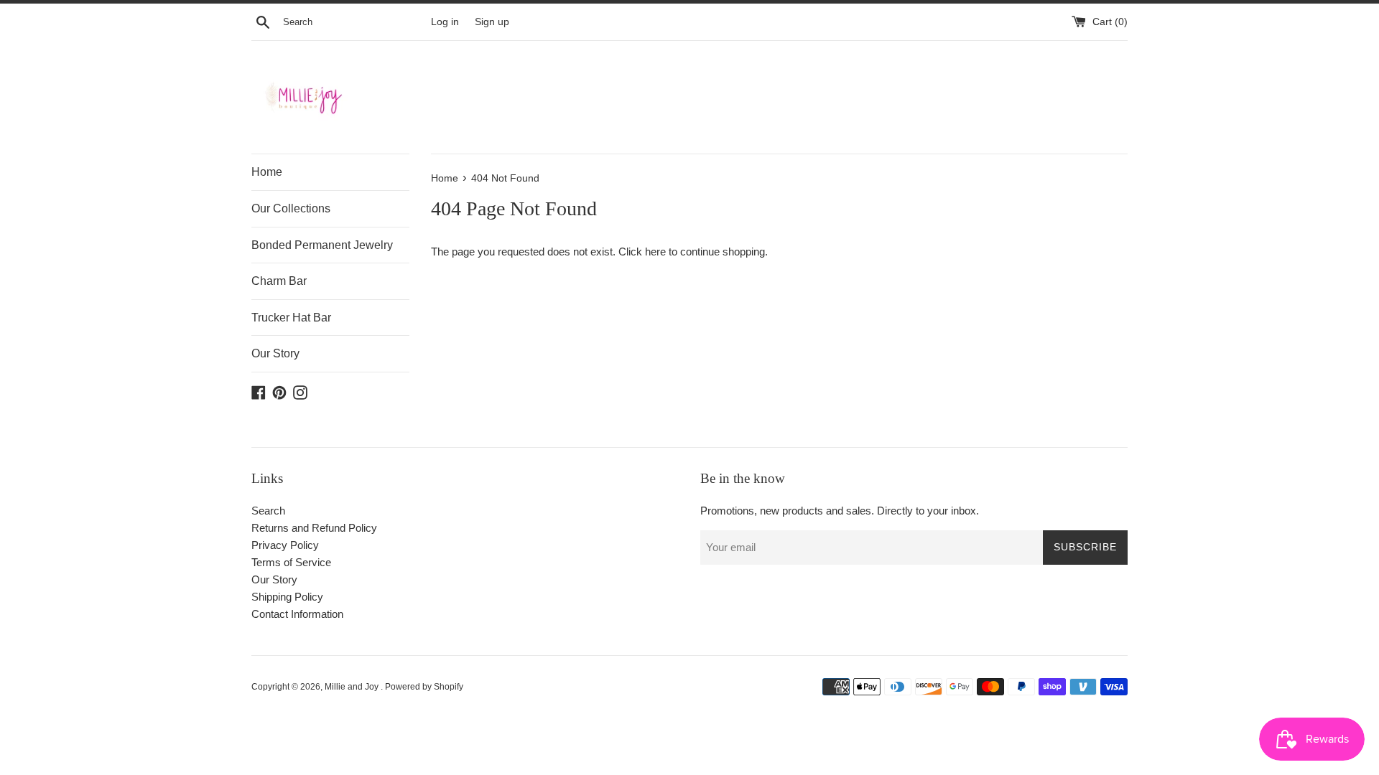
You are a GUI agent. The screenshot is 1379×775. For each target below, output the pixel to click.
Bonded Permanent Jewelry (322, 245)
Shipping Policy (287, 597)
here (655, 251)
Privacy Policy (285, 545)
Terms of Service (291, 562)
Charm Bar (279, 281)
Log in (445, 22)
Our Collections (290, 208)
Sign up (492, 22)
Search (268, 510)
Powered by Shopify (424, 687)
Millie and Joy (353, 687)
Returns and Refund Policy (314, 528)
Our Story (275, 353)
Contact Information (297, 614)
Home (266, 172)
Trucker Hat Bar (291, 317)
